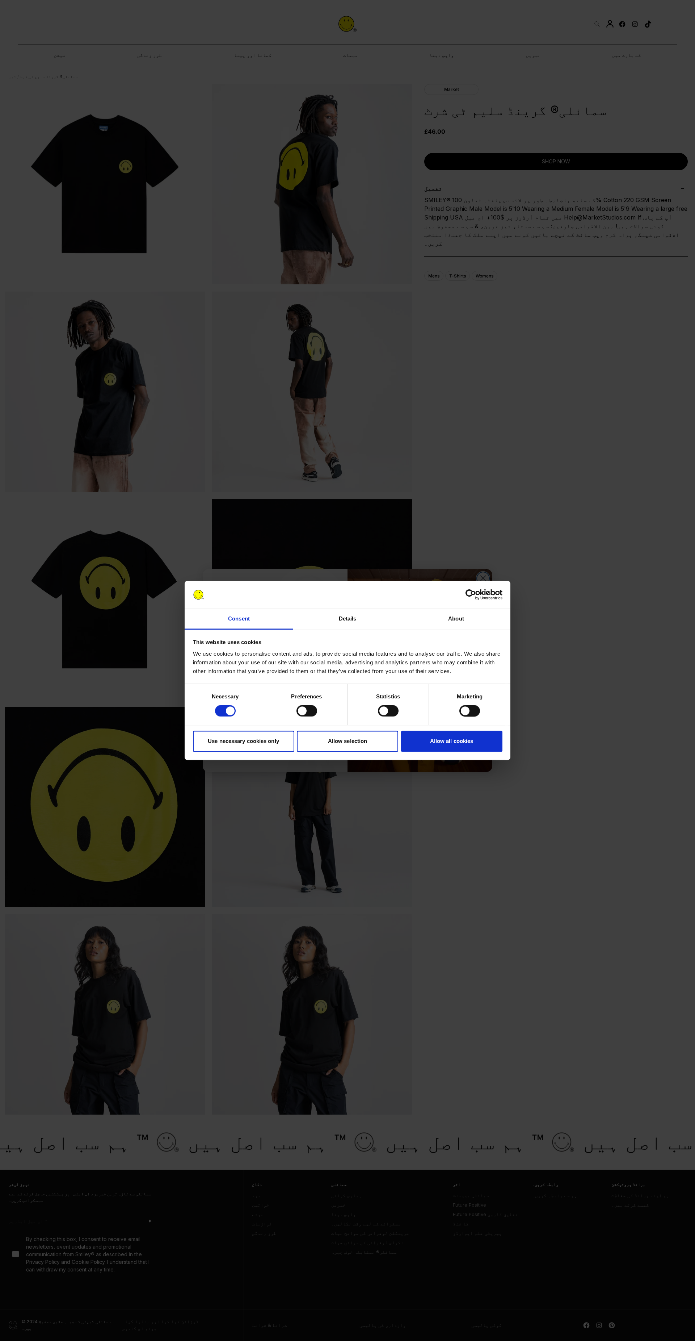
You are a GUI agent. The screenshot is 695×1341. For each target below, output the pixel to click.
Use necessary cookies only (243, 741)
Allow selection (347, 741)
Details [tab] (348, 618)
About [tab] (456, 618)
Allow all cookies (451, 741)
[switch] (306, 711)
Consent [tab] (239, 618)
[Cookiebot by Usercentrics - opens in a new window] (470, 594)
